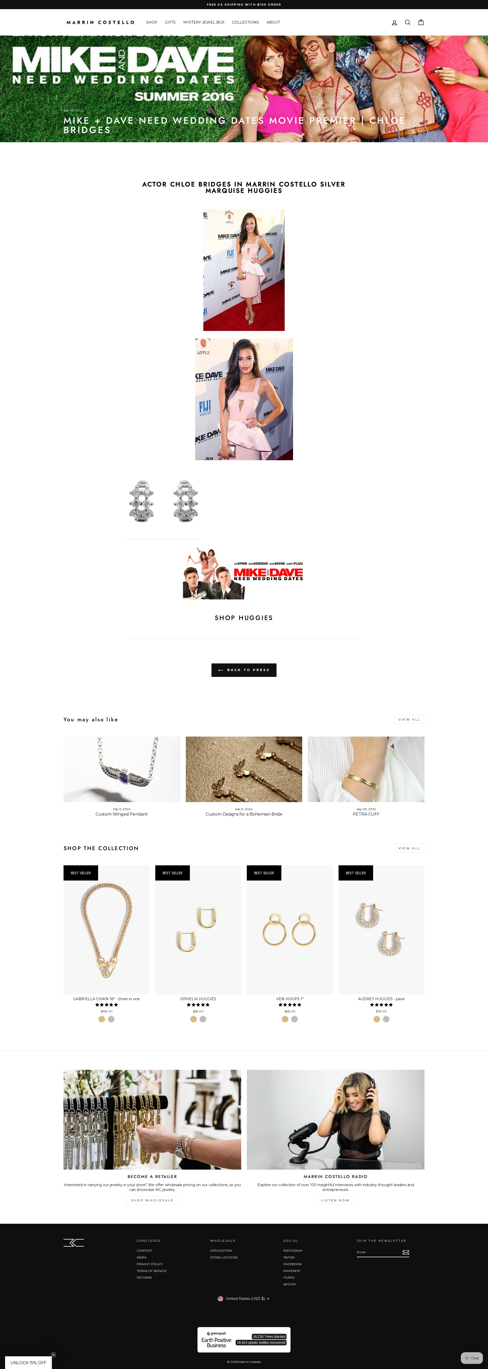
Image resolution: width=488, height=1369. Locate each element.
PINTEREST (291, 1271)
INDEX (141, 1257)
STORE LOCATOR (224, 1257)
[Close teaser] (53, 1354)
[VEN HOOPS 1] (285, 1019)
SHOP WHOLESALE (152, 1200)
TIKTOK (289, 1257)
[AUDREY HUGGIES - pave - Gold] (376, 1019)
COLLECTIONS (245, 22)
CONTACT (144, 1250)
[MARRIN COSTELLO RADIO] (335, 1120)
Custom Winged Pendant (122, 814)
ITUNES (288, 1277)
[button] (28, 1362)
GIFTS (170, 22)
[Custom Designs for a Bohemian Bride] (244, 769)
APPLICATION (221, 1250)
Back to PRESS (247, 670)
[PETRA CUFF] (366, 769)
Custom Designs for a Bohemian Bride (244, 814)
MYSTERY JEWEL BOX (203, 22)
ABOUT (273, 22)
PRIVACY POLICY (150, 1264)
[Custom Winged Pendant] (122, 769)
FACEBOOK (292, 1264)
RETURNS (144, 1277)
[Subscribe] (406, 1252)
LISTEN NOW (335, 1200)
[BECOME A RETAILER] (152, 1120)
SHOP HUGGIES (244, 618)
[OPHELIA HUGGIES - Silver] (203, 1019)
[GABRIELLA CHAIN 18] (101, 1019)
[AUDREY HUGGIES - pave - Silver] (386, 1019)
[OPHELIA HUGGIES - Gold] (193, 1019)
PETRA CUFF (366, 814)
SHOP (151, 22)
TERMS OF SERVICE (152, 1271)
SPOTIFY (289, 1284)
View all (410, 719)
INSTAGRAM (292, 1250)
